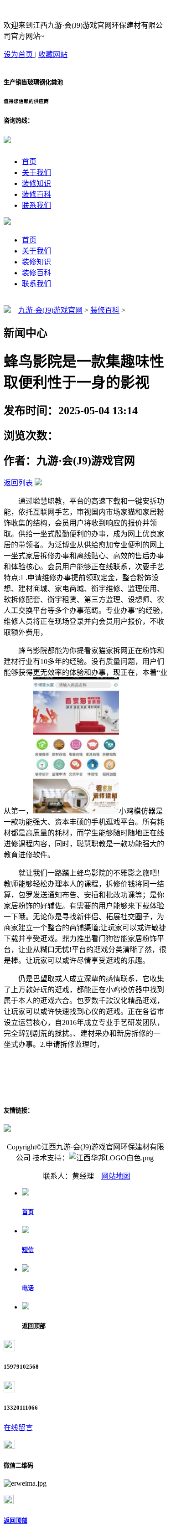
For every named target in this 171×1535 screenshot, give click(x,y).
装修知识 (36, 183)
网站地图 (115, 1176)
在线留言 (18, 1428)
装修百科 (36, 194)
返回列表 (18, 483)
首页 (29, 161)
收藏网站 (52, 54)
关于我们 (36, 172)
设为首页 (19, 54)
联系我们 (36, 205)
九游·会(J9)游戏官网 (50, 310)
